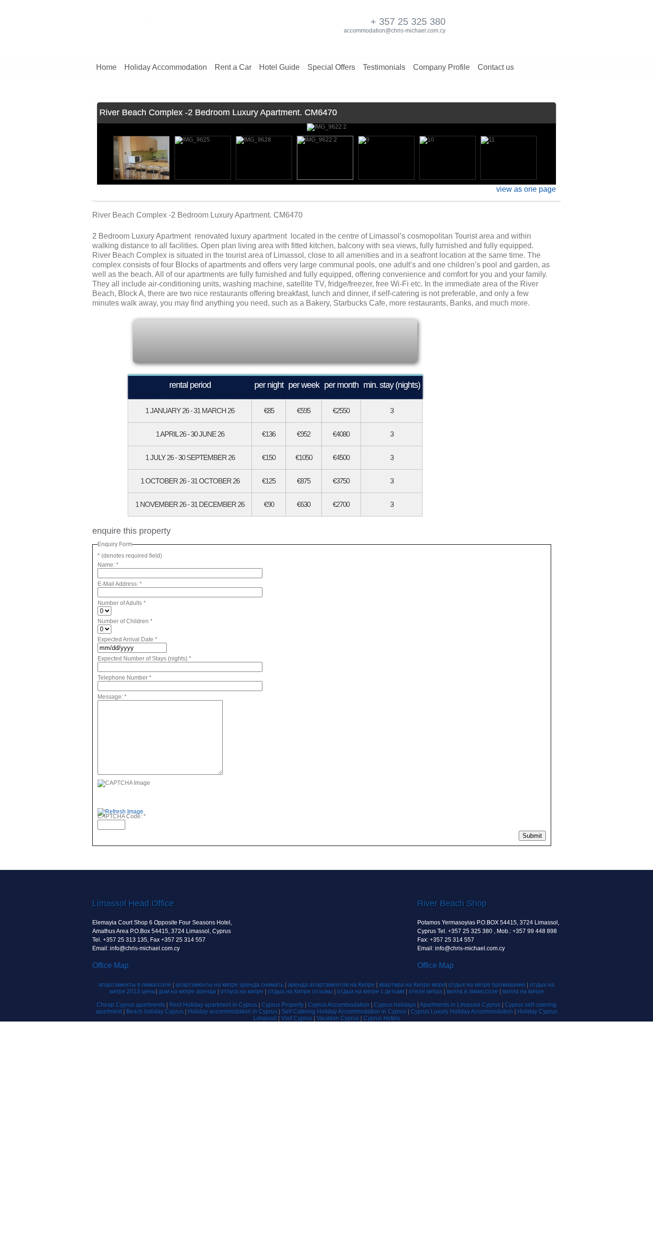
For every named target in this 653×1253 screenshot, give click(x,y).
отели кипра (426, 991)
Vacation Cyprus (338, 1018)
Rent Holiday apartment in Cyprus (214, 1004)
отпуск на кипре (241, 991)
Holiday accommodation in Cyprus (233, 1011)
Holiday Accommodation (165, 67)
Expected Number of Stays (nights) (144, 658)
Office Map (110, 965)
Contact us (496, 67)
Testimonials (384, 67)
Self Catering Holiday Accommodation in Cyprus (345, 1011)
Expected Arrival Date (127, 639)
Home (106, 67)
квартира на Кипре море (412, 984)
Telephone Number (125, 677)
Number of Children (125, 621)
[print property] (386, 340)
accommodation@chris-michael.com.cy (395, 30)
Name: (108, 564)
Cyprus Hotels (381, 1018)
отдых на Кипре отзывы (300, 991)
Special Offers (331, 67)
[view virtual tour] (226, 340)
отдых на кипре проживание (487, 984)
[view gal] (279, 340)
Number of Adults (122, 603)
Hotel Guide (279, 67)
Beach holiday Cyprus (155, 1011)
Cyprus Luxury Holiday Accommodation (462, 1011)
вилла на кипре (523, 991)
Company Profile (441, 67)
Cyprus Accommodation (339, 1004)
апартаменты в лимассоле (135, 984)
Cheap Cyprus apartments (131, 1004)
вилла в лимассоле (473, 991)
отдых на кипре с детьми (370, 991)
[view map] (172, 340)
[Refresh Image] (120, 812)
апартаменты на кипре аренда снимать (229, 984)
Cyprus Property (283, 1004)
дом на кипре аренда (188, 991)
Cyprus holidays (395, 1004)
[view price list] (333, 340)
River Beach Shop (452, 903)
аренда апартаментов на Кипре (331, 984)
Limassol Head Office (133, 903)
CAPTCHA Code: (122, 816)
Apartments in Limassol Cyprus (461, 1004)
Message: (112, 696)
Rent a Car (233, 67)
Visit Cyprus (296, 1018)
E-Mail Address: (120, 584)
